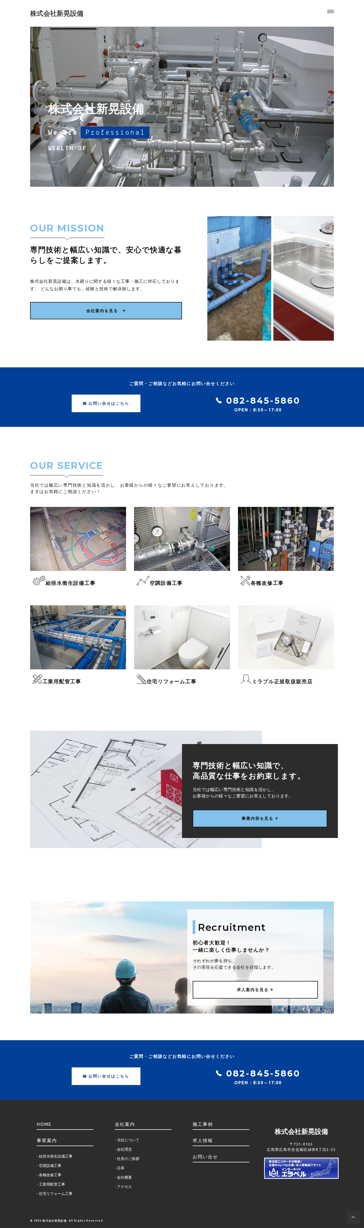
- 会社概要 (123, 1177)
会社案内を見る (104, 310)
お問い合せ (205, 1156)
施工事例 (203, 1124)
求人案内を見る (253, 989)
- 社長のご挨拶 (127, 1159)
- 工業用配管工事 (51, 1184)
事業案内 (47, 1140)
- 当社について (127, 1140)
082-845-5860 (261, 400)
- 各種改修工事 (49, 1175)
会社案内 (125, 1124)
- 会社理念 (123, 1149)
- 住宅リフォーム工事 (54, 1193)
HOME (44, 1124)
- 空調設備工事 (49, 1165)
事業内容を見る (258, 818)
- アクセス (123, 1187)
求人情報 (203, 1140)
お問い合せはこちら (108, 403)
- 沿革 (119, 1168)
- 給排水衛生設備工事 (54, 1156)
